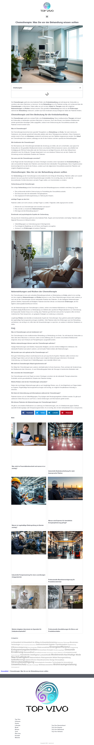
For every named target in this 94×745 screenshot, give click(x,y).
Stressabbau (59, 660)
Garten (17, 723)
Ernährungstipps (59, 650)
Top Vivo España (57, 727)
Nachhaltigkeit (20, 657)
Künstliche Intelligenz (29, 655)
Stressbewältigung (22, 662)
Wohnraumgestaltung (65, 664)
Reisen (17, 729)
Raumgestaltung (64, 657)
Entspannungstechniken (24, 649)
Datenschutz (33, 644)
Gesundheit (29, 652)
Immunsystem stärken (51, 652)
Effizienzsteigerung (19, 647)
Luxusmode (45, 655)
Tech (16, 731)
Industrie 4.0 (61, 652)
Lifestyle (17, 725)
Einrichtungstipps (32, 647)
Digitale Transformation (58, 644)
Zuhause (17, 721)
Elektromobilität (43, 647)
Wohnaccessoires (46, 665)
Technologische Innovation (43, 662)
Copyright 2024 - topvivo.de (47, 743)
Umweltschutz (19, 664)
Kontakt (17, 735)
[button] (47, 16)
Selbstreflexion (31, 660)
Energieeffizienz (59, 646)
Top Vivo (17, 719)
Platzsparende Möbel (49, 657)
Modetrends (57, 654)
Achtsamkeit (16, 642)
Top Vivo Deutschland (58, 725)
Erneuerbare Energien (45, 650)
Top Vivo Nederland (58, 729)
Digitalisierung (72, 644)
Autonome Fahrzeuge (63, 642)
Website (17, 737)
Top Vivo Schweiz (57, 731)
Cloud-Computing (24, 644)
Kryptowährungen (15, 655)
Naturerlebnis (35, 657)
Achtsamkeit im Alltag (30, 642)
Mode (16, 727)
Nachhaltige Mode (72, 655)
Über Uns (18, 733)
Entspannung (74, 647)
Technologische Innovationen (62, 662)
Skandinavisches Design (46, 660)
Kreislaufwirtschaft (70, 652)
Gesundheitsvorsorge (40, 652)
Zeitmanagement (15, 667)
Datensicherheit (42, 644)
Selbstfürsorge (18, 659)
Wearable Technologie (32, 664)
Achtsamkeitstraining (48, 642)
